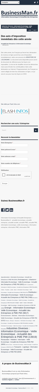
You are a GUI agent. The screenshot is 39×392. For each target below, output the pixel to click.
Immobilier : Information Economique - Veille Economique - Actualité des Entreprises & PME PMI (19, 326)
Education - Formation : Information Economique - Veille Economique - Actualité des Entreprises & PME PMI (19, 300)
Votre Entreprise (7, 142)
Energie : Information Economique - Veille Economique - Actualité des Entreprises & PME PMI (18, 310)
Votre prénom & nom (8, 149)
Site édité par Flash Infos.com (10, 104)
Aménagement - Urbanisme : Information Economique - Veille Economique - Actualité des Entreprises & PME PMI (19, 282)
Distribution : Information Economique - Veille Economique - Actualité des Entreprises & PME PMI (19, 294)
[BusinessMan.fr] (19, 18)
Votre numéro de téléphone (10, 163)
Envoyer (4, 183)
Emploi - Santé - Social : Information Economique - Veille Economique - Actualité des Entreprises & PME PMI (18, 305)
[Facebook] (37, 2)
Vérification (5, 170)
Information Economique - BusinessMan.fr (16, 388)
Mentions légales (7, 379)
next (34, 30)
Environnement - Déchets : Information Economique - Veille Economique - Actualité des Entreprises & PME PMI (19, 318)
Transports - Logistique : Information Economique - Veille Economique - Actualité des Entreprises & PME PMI (19, 349)
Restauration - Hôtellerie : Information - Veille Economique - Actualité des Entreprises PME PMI (17, 342)
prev (29, 30)
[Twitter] (35, 2)
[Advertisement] (19, 251)
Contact (17, 379)
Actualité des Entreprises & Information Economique (16, 43)
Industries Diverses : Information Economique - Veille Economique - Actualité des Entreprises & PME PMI (17, 26)
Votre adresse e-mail (8, 156)
